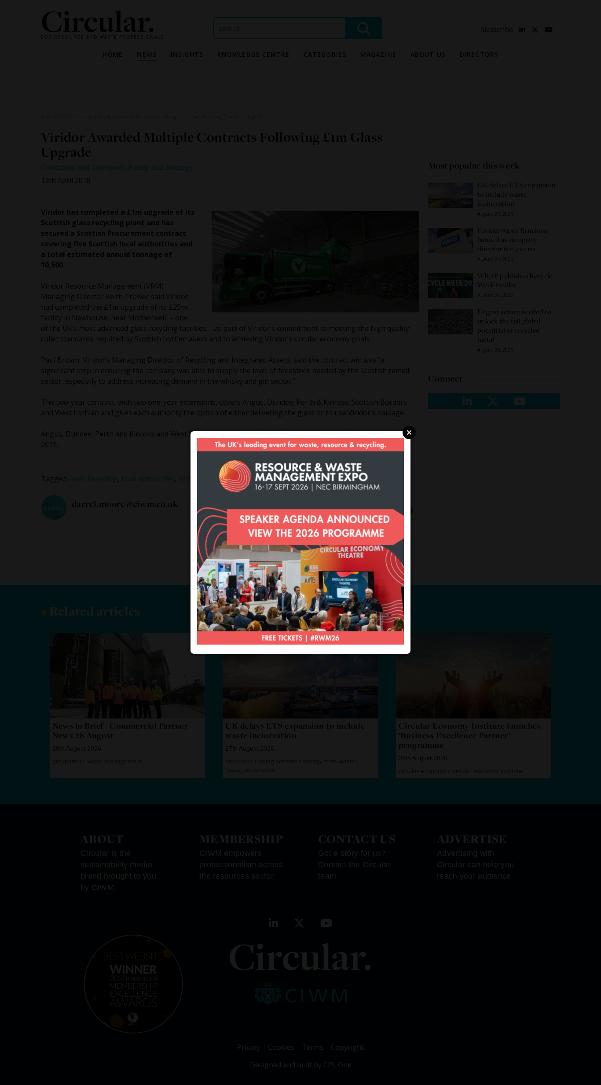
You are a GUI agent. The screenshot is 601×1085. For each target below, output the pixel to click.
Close (409, 432)
